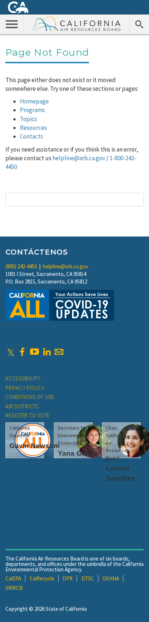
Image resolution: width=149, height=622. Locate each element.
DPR (68, 578)
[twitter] (10, 352)
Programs (32, 110)
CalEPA (13, 578)
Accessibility (22, 378)
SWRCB (14, 587)
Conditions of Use (29, 396)
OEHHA (110, 578)
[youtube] (34, 352)
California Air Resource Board (76, 23)
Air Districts (21, 406)
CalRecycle (42, 578)
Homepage (34, 101)
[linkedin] (46, 352)
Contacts (31, 136)
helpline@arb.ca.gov (78, 158)
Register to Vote (27, 415)
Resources (33, 128)
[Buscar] (139, 23)
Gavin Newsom (34, 446)
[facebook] (22, 352)
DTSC (87, 578)
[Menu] (12, 23)
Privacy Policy (24, 387)
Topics (28, 119)
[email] (59, 352)
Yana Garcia (78, 453)
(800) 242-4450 (21, 266)
